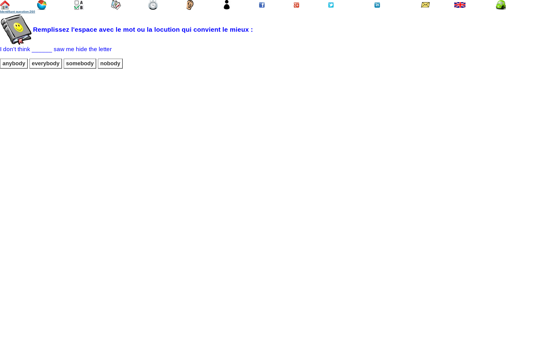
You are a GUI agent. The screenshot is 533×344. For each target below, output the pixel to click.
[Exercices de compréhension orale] (190, 8)
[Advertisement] (266, 117)
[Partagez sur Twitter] (331, 4)
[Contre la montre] (153, 8)
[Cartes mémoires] (116, 8)
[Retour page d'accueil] (5, 8)
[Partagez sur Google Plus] (296, 4)
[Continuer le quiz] (79, 8)
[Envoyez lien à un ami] (425, 5)
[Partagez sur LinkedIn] (377, 4)
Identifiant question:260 (17, 11)
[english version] (459, 5)
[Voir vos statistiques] (42, 8)
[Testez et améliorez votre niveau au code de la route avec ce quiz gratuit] (501, 8)
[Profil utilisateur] (226, 8)
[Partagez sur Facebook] (262, 4)
